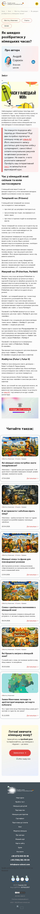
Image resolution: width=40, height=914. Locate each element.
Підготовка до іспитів (20, 823)
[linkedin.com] (33, 62)
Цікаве (6, 26)
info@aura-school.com (20, 864)
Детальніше (31, 478)
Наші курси (20, 798)
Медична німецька (20, 831)
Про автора (20, 835)
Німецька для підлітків (20, 814)
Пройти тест (20, 802)
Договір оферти (20, 896)
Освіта (26, 20)
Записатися (19, 753)
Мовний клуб (20, 839)
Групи (20, 847)
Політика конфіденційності (20, 899)
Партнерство (20, 810)
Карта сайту (20, 843)
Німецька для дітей (20, 806)
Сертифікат (20, 818)
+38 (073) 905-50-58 (20, 856)
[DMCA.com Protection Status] (20, 893)
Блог (20, 827)
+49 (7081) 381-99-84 (20, 860)
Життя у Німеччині (10, 20)
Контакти (20, 852)
